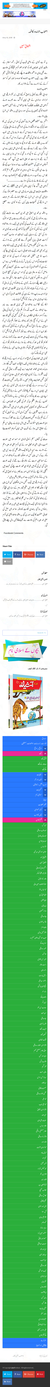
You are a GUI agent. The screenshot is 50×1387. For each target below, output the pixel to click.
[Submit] (45, 632)
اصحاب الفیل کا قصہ (42, 579)
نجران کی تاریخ (43, 611)
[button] (7, 554)
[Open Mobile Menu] (44, 9)
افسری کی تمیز (44, 595)
